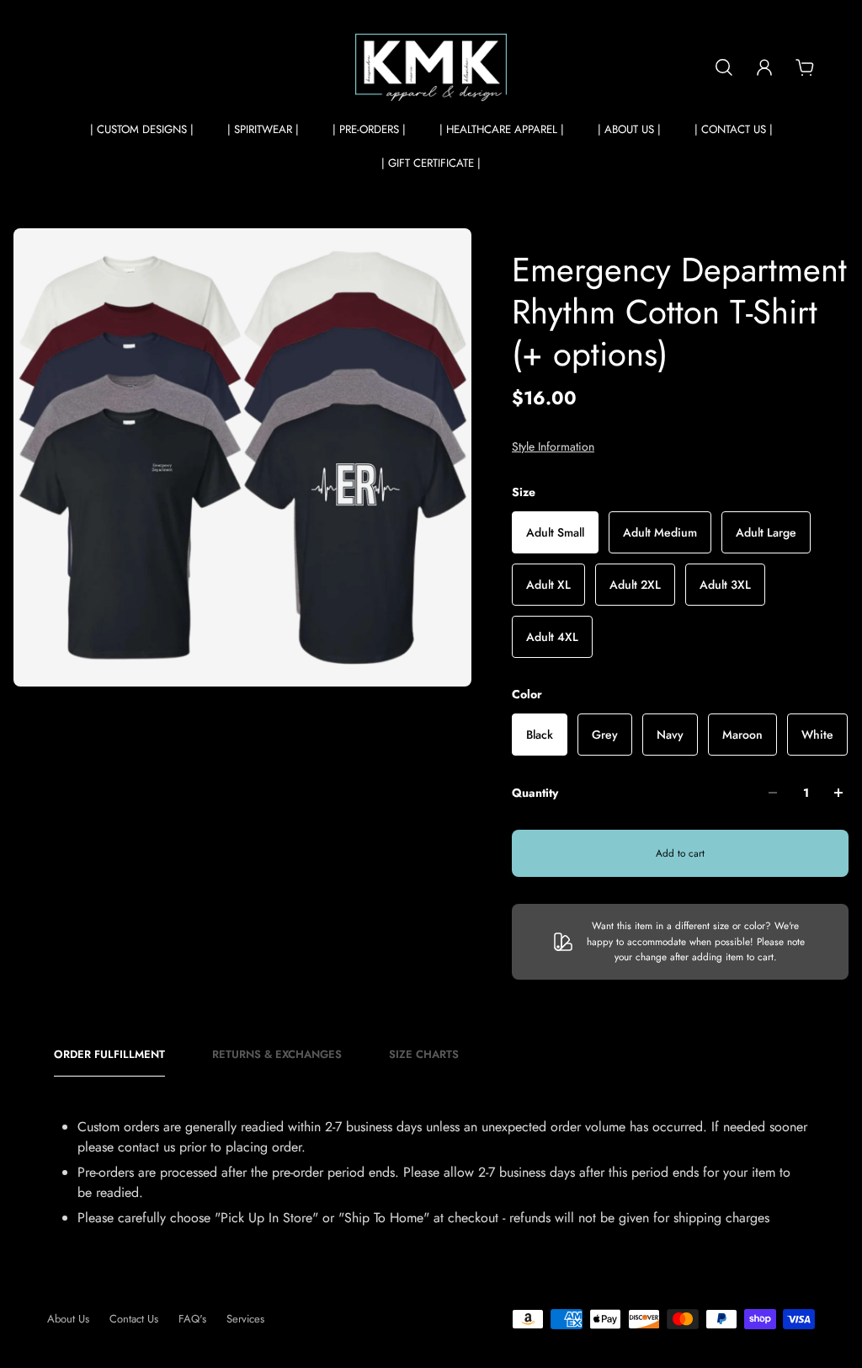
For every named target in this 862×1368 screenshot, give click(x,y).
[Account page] (764, 67)
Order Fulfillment (109, 1054)
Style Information (553, 446)
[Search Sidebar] (724, 67)
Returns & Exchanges (277, 1054)
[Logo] (431, 67)
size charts (424, 1054)
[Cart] (805, 67)
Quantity (535, 792)
